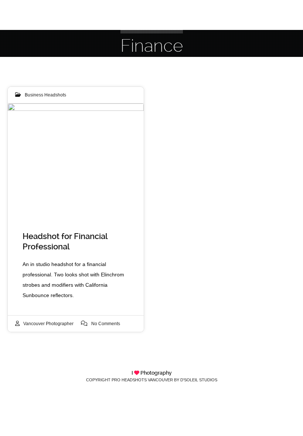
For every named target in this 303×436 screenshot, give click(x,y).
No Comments (105, 323)
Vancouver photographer (48, 323)
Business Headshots (45, 95)
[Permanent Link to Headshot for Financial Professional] (76, 160)
